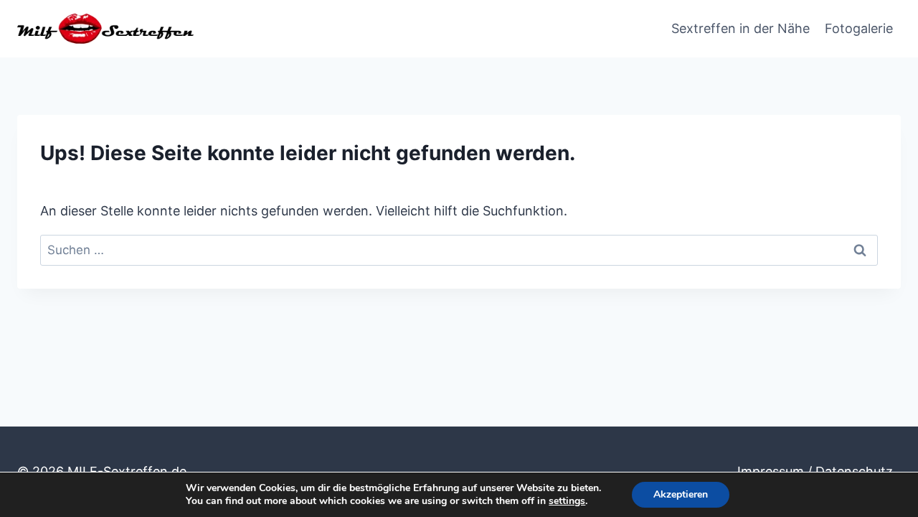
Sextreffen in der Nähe (740, 28)
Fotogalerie (859, 28)
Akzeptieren (680, 494)
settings (567, 501)
